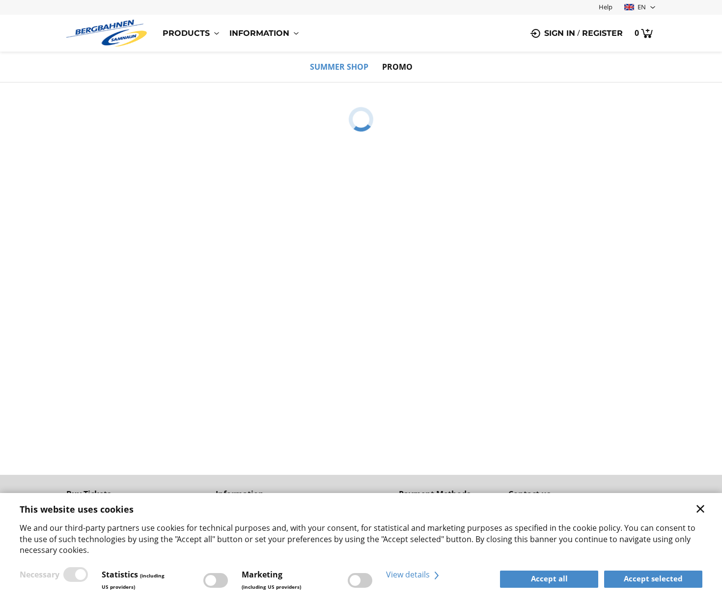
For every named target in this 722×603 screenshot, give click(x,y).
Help (605, 6)
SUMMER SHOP (339, 66)
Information (259, 33)
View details (409, 574)
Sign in (559, 33)
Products (186, 33)
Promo (397, 66)
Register (602, 33)
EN (641, 6)
